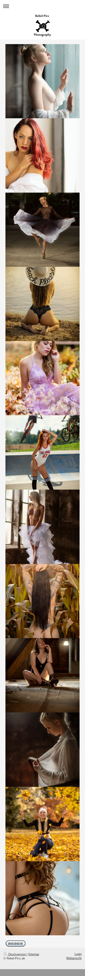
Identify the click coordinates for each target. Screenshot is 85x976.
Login (78, 954)
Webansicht (74, 958)
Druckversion (17, 954)
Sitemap (33, 954)
